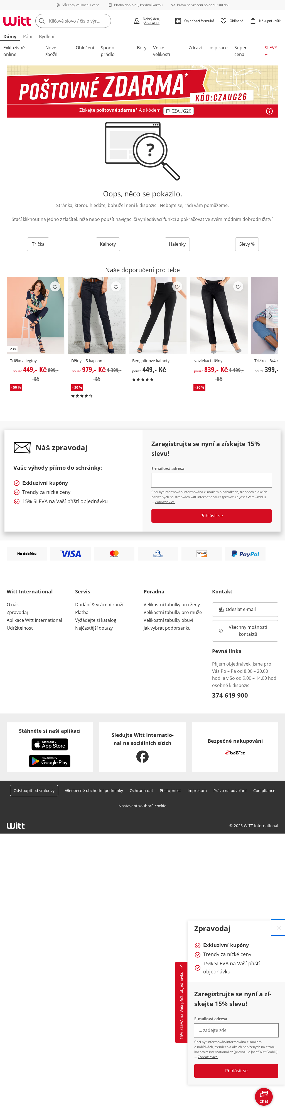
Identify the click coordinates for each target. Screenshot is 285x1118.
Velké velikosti (161, 51)
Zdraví (195, 48)
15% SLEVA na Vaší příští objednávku (181, 1006)
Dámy (9, 36)
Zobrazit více (208, 1056)
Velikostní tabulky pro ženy (172, 604)
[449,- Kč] (158, 315)
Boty (141, 48)
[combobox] (82, 21)
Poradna (154, 591)
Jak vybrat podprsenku (167, 628)
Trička (38, 244)
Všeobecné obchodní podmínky (94, 790)
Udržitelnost (20, 628)
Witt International (30, 591)
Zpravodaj (17, 612)
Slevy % (247, 244)
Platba (82, 612)
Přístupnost (170, 790)
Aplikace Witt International (34, 620)
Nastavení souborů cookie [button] (142, 805)
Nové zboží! (51, 51)
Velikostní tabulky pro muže (173, 612)
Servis (82, 591)
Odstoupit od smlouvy (34, 790)
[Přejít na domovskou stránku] (17, 21)
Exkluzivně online (14, 51)
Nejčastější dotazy (94, 628)
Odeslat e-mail (247, 611)
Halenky (177, 244)
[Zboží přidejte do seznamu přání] (55, 286)
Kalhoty (108, 244)
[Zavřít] (278, 927)
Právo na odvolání (230, 790)
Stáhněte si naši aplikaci (50, 730)
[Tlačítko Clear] (105, 21)
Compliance (264, 790)
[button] (272, 316)
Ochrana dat (141, 790)
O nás (13, 604)
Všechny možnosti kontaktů (248, 630)
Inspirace (218, 48)
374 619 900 (230, 695)
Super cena (240, 51)
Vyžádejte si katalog (95, 620)
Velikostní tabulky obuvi (168, 620)
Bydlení (46, 36)
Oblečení (85, 48)
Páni (27, 36)
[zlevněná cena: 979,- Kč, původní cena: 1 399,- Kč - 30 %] (97, 315)
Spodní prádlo (108, 51)
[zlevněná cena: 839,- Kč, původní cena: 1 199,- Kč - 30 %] (219, 315)
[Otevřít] (269, 111)
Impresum (197, 790)
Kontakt (222, 591)
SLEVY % (271, 51)
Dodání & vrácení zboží (99, 604)
